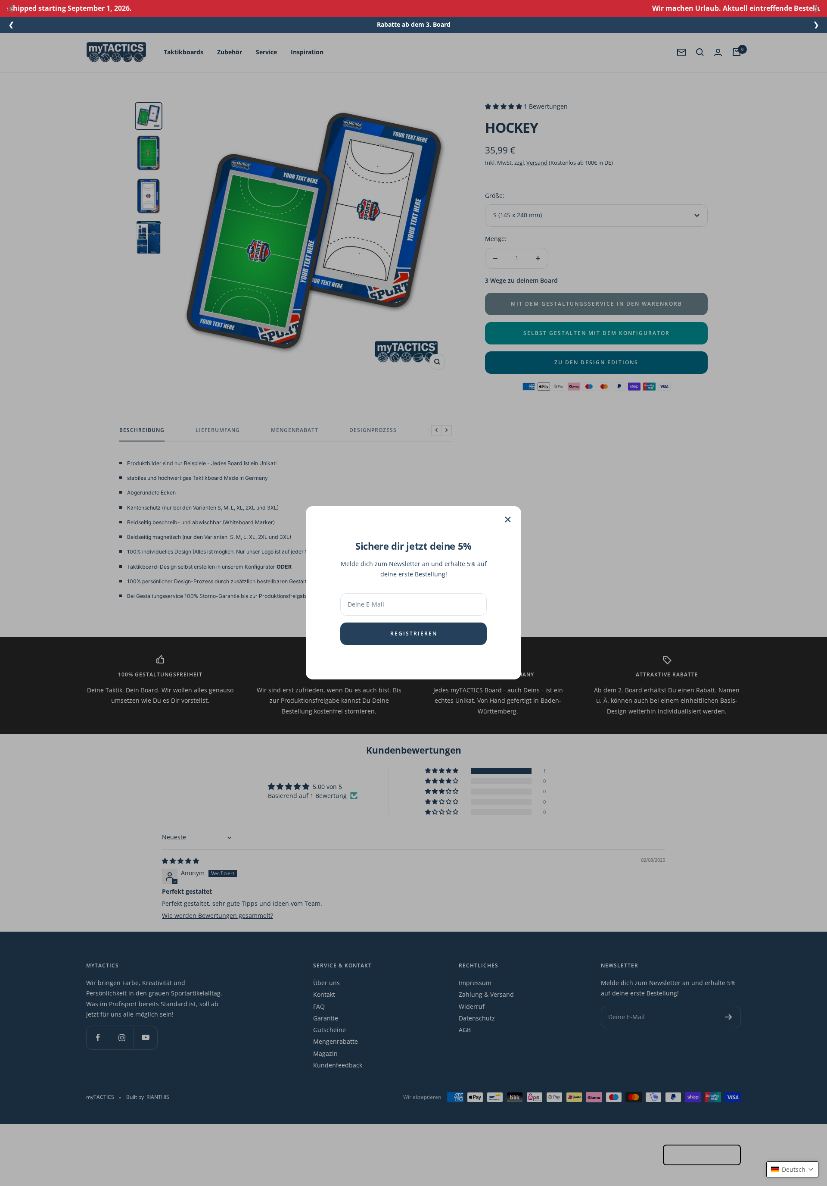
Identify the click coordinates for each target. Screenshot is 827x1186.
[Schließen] (508, 519)
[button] (792, 1169)
